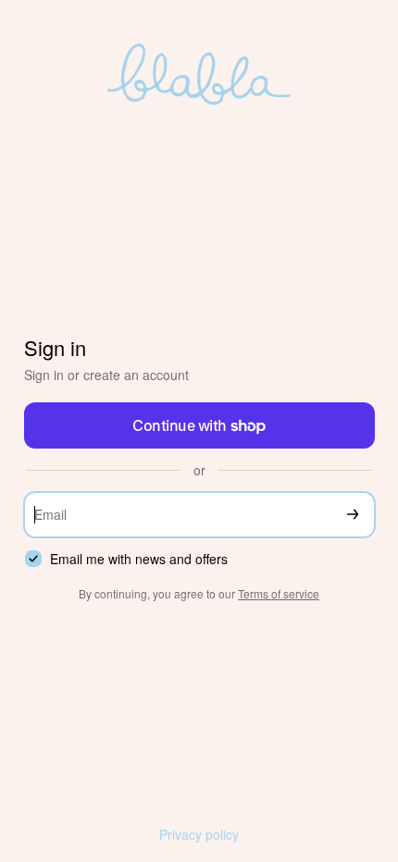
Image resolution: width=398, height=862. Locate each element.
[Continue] (352, 515)
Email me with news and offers (139, 559)
